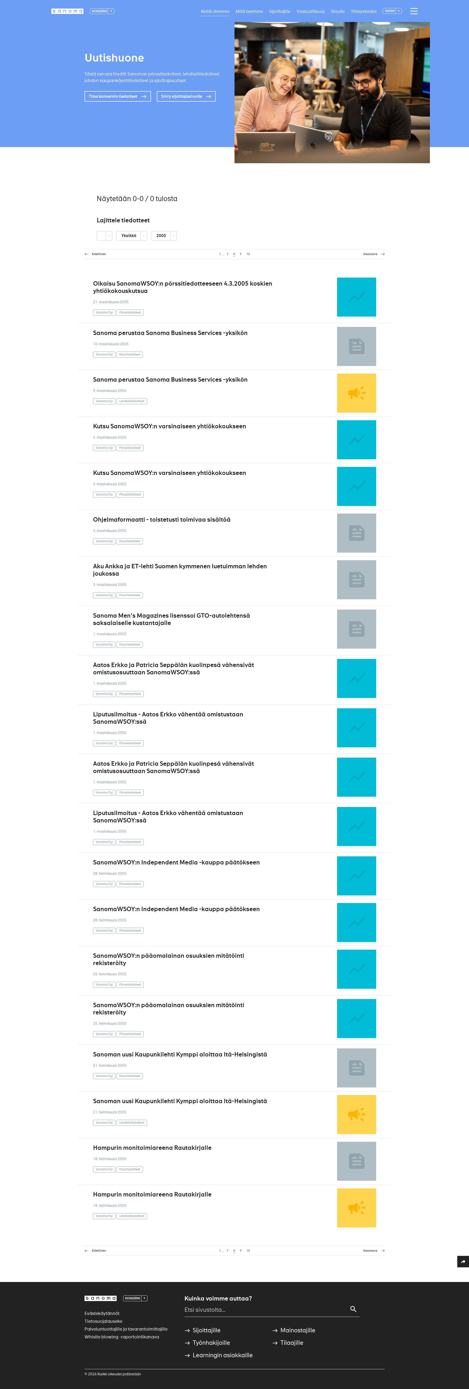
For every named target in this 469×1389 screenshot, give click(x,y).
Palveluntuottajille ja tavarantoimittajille (126, 1329)
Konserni (99, 11)
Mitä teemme (249, 11)
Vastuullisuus (311, 11)
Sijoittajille (279, 11)
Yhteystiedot (364, 11)
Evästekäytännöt (102, 1313)
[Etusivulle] (67, 11)
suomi (390, 11)
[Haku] (353, 1309)
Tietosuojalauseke (103, 1321)
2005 (161, 235)
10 (248, 254)
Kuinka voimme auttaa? (218, 1299)
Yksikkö (129, 235)
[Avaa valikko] (413, 11)
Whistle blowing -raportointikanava (122, 1337)
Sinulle (338, 11)
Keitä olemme (215, 11)
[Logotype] (101, 1298)
